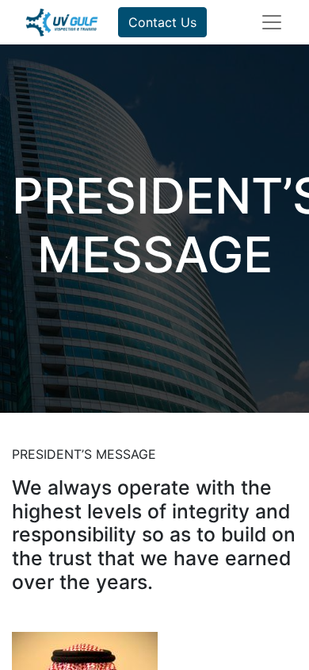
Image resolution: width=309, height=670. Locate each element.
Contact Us (162, 22)
